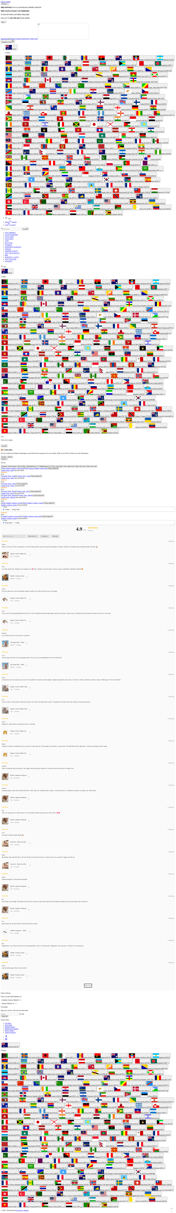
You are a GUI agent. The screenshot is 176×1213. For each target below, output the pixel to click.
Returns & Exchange (11, 1029)
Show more (88, 985)
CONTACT (8, 261)
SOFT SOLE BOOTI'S (12, 253)
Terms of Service (10, 1032)
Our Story (8, 1023)
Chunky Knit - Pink (7, 470)
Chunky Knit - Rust (7, 493)
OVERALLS (8, 245)
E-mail (22, 1014)
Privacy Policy (9, 1031)
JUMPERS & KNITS (11, 251)
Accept (4, 457)
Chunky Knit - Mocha (8, 497)
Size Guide (8, 1025)
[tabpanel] (88, 762)
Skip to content (5, 2)
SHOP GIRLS (9, 237)
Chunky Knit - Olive (7, 486)
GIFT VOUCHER (10, 259)
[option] (15, 58)
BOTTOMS (9, 243)
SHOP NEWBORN (11, 235)
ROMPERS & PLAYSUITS (13, 247)
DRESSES (8, 249)
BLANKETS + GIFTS (12, 257)
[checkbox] (55, 536)
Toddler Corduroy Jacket (9, 505)
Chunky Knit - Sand (7, 478)
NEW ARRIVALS (10, 233)
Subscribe (5, 1016)
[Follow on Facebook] (6, 1037)
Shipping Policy (10, 1027)
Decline (10, 457)
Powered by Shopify (22, 1210)
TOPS (7, 241)
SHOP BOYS (9, 239)
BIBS (6, 255)
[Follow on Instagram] (6, 1040)
